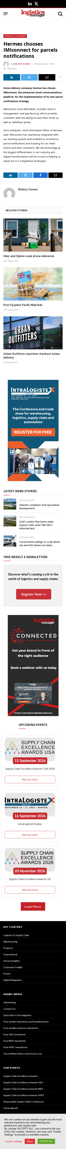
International (10, 954)
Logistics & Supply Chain (16, 935)
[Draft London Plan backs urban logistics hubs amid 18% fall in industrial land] (10, 520)
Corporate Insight (13, 967)
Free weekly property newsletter (20, 1028)
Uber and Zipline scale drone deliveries (28, 256)
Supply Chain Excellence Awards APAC (24, 1095)
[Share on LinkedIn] (11, 77)
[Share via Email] (47, 77)
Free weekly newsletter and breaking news (26, 1021)
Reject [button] (30, 1141)
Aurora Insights (11, 960)
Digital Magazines (12, 980)
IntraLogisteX (10, 1108)
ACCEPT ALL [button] (46, 1141)
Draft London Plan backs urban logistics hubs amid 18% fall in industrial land (36, 525)
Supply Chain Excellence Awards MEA (23, 1088)
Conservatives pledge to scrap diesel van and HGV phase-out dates (39, 543)
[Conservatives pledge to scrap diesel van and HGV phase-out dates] (10, 541)
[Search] (60, 13)
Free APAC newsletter (15, 1047)
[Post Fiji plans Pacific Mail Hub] (33, 284)
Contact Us (9, 1008)
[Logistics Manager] (33, 13)
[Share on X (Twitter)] (29, 77)
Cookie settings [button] (13, 1141)
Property (8, 948)
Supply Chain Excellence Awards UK (30, 878)
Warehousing (10, 941)
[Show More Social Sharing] (59, 77)
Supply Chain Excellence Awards (20, 1076)
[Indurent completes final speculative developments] (10, 504)
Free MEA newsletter (14, 1040)
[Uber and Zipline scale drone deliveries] (33, 235)
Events (7, 973)
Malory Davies (22, 63)
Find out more (30, 779)
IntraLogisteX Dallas (30, 823)
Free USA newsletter (14, 1034)
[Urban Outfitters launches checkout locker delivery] (33, 333)
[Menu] (5, 13)
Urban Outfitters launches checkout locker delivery (31, 355)
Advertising (9, 1002)
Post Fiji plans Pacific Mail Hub (22, 305)
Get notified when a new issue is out (22, 1053)
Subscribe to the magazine (17, 1015)
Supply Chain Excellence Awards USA (23, 1082)
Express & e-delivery (15, 36)
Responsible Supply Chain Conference (23, 1101)
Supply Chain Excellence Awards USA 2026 (30, 768)
